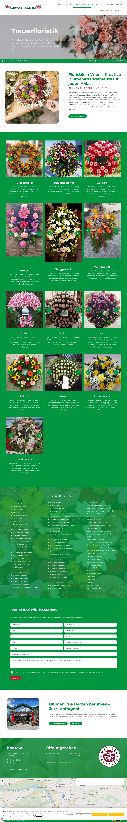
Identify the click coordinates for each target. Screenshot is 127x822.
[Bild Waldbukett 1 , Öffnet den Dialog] (102, 230)
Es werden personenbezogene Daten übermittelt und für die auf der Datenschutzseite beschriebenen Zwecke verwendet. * (59, 672)
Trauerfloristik (82, 5)
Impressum (11, 769)
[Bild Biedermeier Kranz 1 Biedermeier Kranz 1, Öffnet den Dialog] (24, 158)
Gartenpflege (106, 10)
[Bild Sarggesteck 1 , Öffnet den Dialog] (63, 232)
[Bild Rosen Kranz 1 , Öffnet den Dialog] (63, 372)
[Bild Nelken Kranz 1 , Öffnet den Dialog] (63, 309)
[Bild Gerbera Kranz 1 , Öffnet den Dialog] (102, 158)
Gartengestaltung (114, 5)
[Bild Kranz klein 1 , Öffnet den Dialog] (24, 372)
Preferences (83, 815)
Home (58, 5)
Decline (100, 815)
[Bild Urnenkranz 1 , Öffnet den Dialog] (102, 372)
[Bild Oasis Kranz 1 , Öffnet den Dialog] (102, 309)
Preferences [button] (39, 816)
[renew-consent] (2, 820)
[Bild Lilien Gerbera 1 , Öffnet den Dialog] (24, 309)
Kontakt (119, 10)
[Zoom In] (2, 780)
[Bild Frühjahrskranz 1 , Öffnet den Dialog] (63, 158)
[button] (77, 116)
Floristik (68, 5)
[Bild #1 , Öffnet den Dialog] (24, 230)
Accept (116, 815)
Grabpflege (97, 5)
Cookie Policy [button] (69, 814)
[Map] (63, 798)
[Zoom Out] (2, 783)
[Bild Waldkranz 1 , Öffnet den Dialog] (24, 435)
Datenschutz (22, 769)
